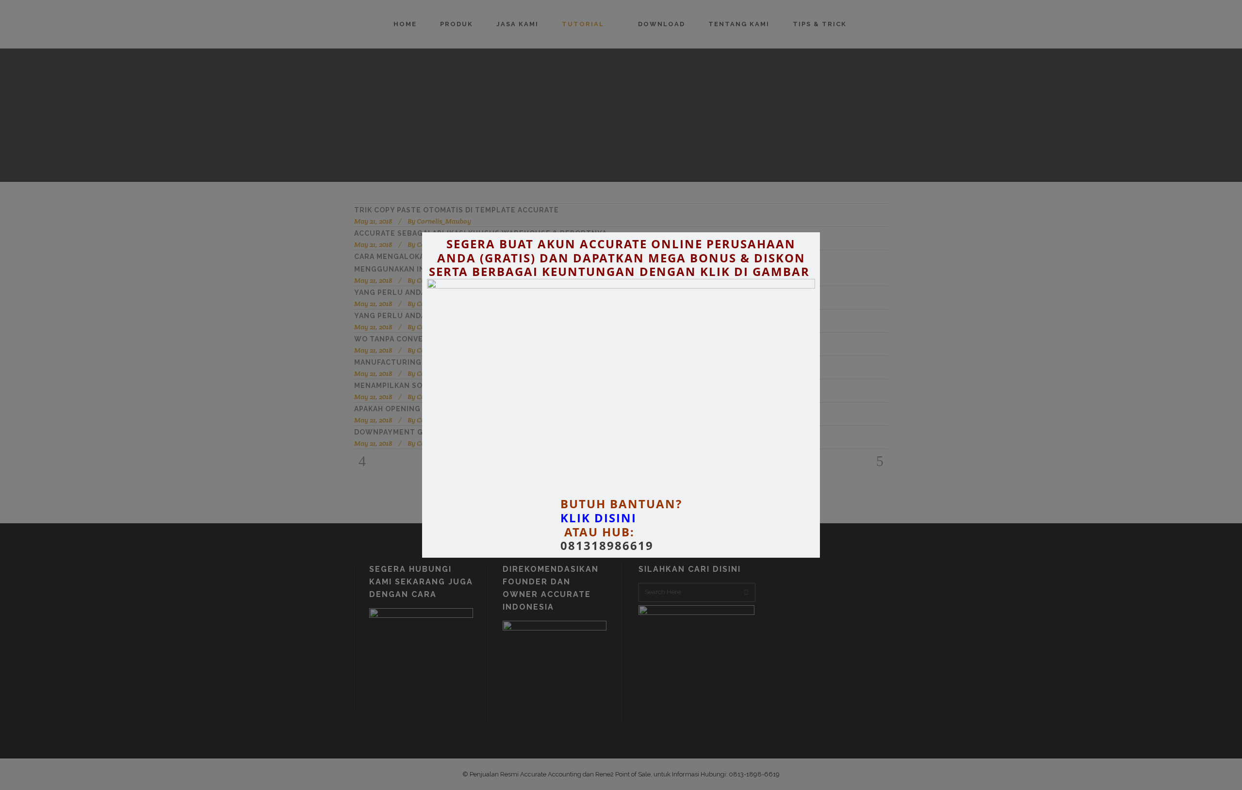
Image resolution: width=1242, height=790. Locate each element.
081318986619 (607, 546)
